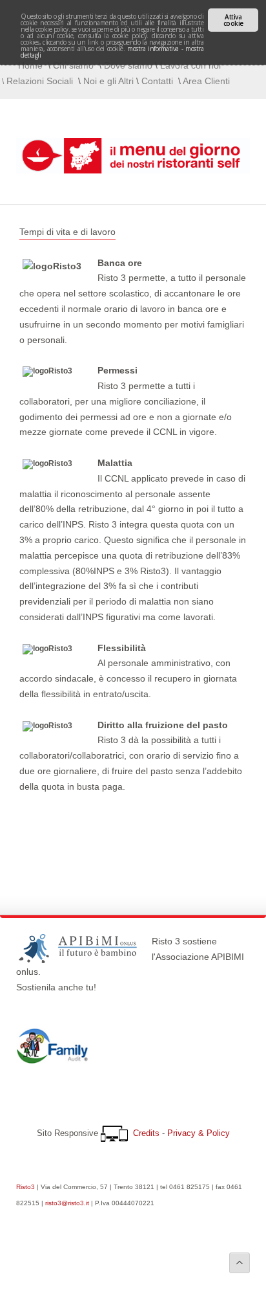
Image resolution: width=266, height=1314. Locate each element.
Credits (146, 1133)
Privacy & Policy (198, 1133)
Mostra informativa (152, 48)
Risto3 (25, 1186)
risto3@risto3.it (67, 1203)
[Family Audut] (52, 1060)
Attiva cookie (233, 20)
